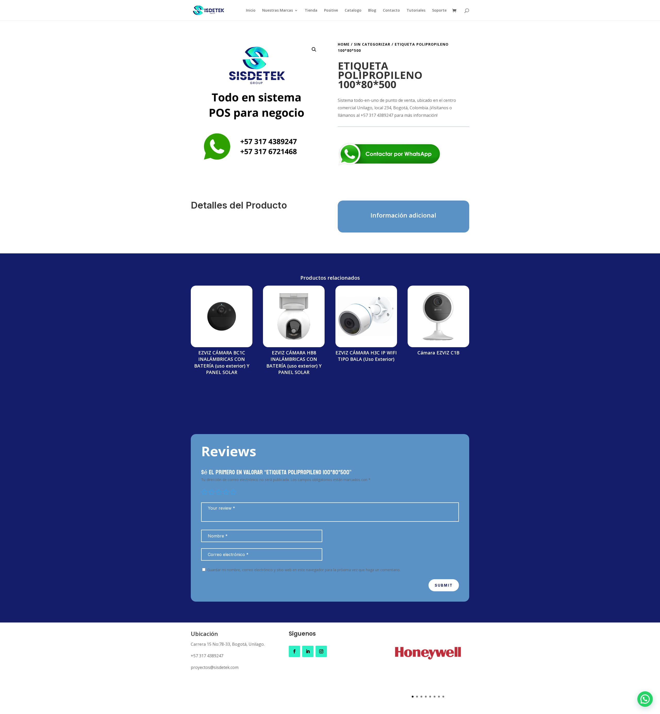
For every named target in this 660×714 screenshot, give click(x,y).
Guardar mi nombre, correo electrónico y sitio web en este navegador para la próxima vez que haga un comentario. (303, 569)
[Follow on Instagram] (321, 651)
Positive (331, 11)
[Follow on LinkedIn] (308, 651)
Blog (372, 11)
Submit (444, 585)
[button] (314, 49)
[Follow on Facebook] (294, 651)
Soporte (439, 11)
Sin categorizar (372, 44)
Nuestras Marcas (277, 11)
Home (344, 44)
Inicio (250, 11)
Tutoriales (416, 11)
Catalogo (353, 11)
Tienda (311, 11)
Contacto (391, 11)
